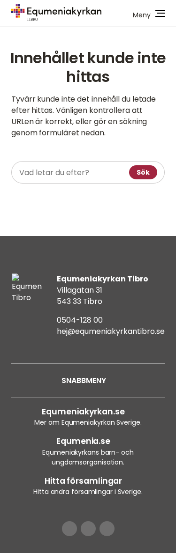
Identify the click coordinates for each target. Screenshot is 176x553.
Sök (143, 172)
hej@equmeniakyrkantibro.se (111, 331)
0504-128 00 (80, 320)
